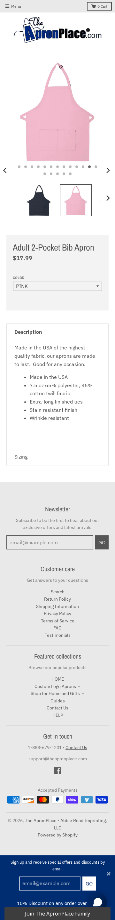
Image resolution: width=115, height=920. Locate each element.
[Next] (108, 170)
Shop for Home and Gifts (55, 693)
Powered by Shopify (58, 835)
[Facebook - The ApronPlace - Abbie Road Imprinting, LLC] (57, 770)
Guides (57, 701)
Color (18, 278)
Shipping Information (57, 606)
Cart (102, 6)
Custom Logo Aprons (55, 686)
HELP (57, 715)
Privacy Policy (57, 613)
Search (58, 592)
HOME (57, 679)
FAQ (57, 628)
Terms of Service (57, 621)
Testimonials (58, 635)
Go (89, 883)
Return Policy (57, 599)
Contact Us (57, 708)
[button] (57, 913)
